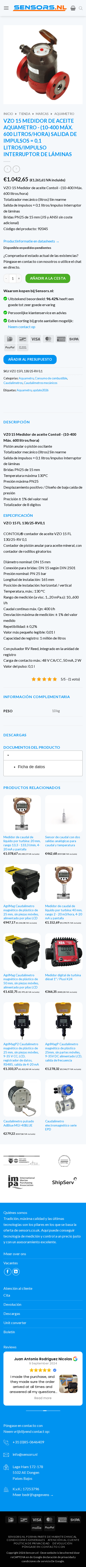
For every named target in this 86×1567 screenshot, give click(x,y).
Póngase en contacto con (43, 1546)
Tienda (24, 114)
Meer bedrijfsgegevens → (33, 1494)
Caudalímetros (13, 383)
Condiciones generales (26, 1540)
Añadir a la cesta (48, 278)
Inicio (8, 114)
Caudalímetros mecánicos (40, 383)
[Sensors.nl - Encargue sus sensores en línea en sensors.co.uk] (39, 8)
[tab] (43, 755)
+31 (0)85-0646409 (28, 1442)
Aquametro (64, 114)
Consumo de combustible (51, 378)
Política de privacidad (32, 1543)
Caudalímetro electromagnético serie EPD (61, 1125)
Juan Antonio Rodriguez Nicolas (43, 1359)
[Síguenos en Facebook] (7, 1272)
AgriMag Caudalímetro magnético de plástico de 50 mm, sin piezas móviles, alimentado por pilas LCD (21, 981)
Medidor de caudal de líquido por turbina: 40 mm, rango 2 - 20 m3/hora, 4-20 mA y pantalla (63, 912)
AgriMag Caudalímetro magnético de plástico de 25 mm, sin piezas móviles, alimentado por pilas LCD (21, 912)
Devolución (62, 1543)
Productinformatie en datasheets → (31, 241)
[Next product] (7, 169)
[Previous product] (16, 169)
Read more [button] (43, 1398)
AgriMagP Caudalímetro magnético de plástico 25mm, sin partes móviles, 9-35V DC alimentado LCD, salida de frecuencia (63, 1052)
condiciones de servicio (36, 1561)
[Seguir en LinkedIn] (16, 1272)
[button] (6, 8)
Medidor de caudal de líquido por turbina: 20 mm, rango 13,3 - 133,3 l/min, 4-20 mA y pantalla (22, 843)
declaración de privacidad (58, 1556)
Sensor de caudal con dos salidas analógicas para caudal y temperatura (62, 841)
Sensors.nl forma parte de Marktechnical (42, 1536)
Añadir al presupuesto (30, 359)
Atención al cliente (64, 1540)
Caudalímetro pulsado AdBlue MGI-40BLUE (18, 1123)
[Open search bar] (81, 8)
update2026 (40, 390)
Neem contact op (21, 326)
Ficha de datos (31, 766)
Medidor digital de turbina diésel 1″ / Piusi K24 (63, 977)
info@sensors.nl (25, 1454)
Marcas (42, 114)
